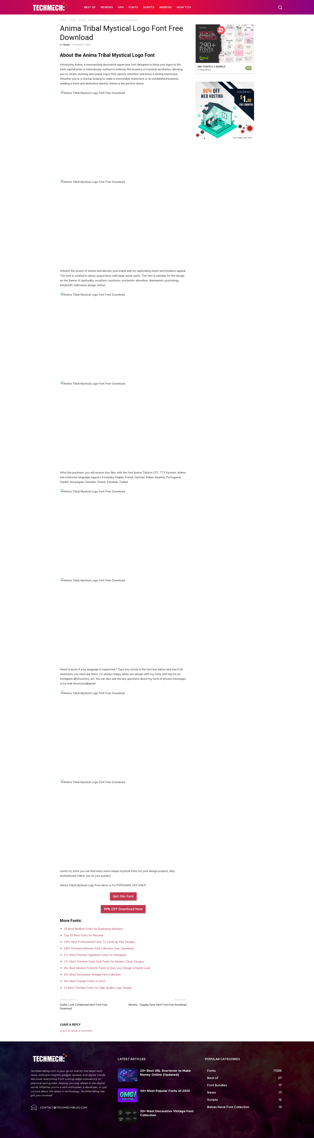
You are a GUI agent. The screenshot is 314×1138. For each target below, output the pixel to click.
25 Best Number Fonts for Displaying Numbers (93, 928)
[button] (280, 7)
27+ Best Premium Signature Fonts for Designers (95, 955)
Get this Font (123, 896)
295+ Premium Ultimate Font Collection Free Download (99, 948)
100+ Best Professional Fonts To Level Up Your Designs (99, 942)
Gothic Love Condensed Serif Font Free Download (83, 1006)
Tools (73, 20)
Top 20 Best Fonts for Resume (83, 935)
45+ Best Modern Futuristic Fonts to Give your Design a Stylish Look (107, 968)
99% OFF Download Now (123, 909)
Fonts (82, 20)
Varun (66, 44)
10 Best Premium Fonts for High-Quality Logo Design (98, 987)
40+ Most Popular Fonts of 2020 (84, 981)
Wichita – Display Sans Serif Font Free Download (157, 1004)
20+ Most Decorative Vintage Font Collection (92, 974)
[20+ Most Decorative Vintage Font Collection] (127, 1116)
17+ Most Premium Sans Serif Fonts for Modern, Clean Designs (104, 961)
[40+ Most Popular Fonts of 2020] (127, 1095)
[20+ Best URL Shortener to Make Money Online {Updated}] (127, 1075)
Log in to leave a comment (76, 1030)
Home (63, 20)
